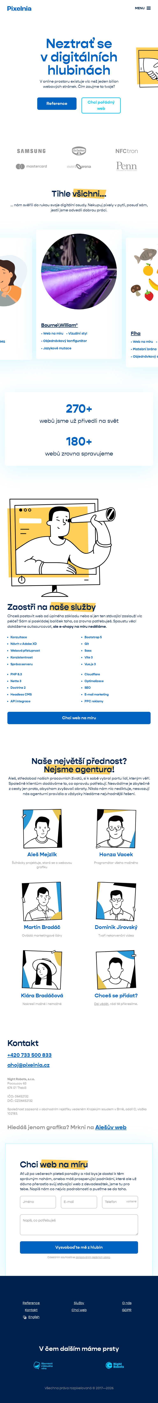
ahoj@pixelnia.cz (28, 1065)
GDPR (126, 1310)
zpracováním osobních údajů (93, 1257)
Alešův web (111, 1127)
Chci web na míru (79, 717)
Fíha (94, 333)
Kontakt (31, 1310)
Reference (56, 103)
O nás (126, 1303)
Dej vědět (101, 1004)
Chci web (79, 1310)
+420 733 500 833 (29, 1055)
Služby (79, 1303)
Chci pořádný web (101, 105)
